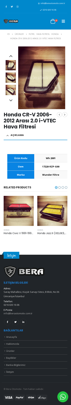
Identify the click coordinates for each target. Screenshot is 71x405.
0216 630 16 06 (49, 10)
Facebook (7, 322)
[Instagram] (17, 6)
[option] (11, 65)
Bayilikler (11, 357)
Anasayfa (11, 337)
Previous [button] (10, 56)
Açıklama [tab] (17, 135)
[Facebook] (6, 6)
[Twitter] (11, 6)
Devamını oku (27, 202)
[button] (56, 187)
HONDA (6, 230)
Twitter (15, 322)
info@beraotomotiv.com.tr (53, 3)
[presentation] (18, 78)
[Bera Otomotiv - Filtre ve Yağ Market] (11, 21)
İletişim (10, 371)
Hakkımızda (12, 343)
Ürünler (10, 351)
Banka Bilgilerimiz (15, 365)
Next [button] (10, 100)
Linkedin (23, 322)
